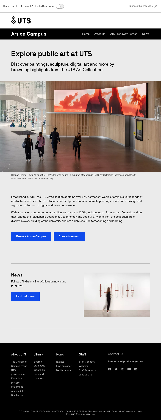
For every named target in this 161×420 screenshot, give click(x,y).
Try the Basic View (44, 6)
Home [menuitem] (86, 33)
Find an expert (64, 365)
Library (39, 354)
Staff (82, 354)
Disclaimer (17, 395)
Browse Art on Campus (31, 236)
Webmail (84, 365)
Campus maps (19, 365)
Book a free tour (69, 236)
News (60, 354)
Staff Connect (87, 361)
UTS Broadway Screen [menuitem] (123, 33)
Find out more (25, 296)
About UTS (18, 354)
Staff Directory (87, 370)
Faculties (16, 378)
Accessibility (18, 390)
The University (19, 361)
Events (60, 361)
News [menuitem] (145, 33)
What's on (39, 369)
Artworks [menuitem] (99, 33)
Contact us (115, 354)
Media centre (63, 370)
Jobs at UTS (85, 374)
